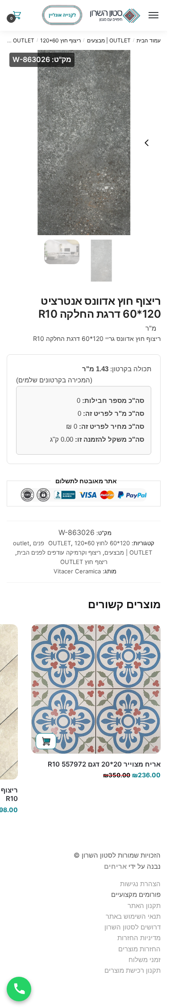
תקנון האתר (144, 905)
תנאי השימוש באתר (133, 916)
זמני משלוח (144, 959)
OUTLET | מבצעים (109, 40)
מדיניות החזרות (139, 937)
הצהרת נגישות (140, 883)
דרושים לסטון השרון (132, 927)
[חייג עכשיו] (19, 989)
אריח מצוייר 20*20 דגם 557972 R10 (104, 764)
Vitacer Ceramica (77, 571)
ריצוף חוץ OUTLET (84, 561)
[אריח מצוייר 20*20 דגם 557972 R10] (96, 689)
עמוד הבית (149, 40)
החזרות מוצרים (138, 949)
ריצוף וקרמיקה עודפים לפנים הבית (59, 552)
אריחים (115, 866)
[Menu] (151, 15)
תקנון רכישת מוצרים (132, 970)
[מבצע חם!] (62, 15)
